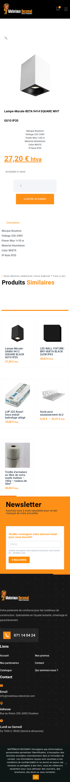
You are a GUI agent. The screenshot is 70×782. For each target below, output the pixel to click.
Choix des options (52, 396)
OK (35, 777)
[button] (5, 38)
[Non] (66, 763)
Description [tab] (13, 222)
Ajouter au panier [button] (17, 333)
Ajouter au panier (35, 199)
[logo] (17, 9)
